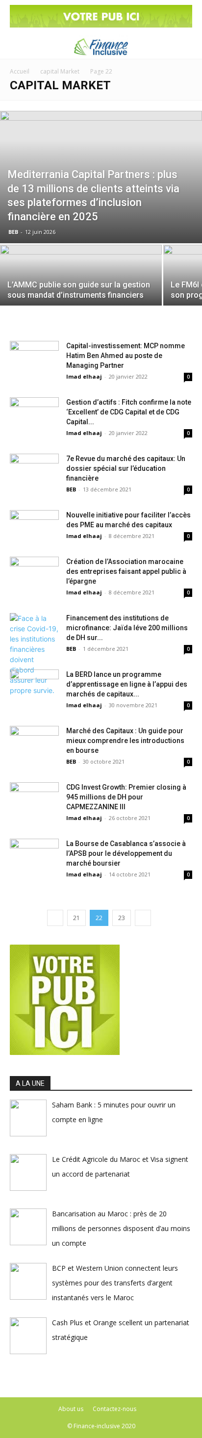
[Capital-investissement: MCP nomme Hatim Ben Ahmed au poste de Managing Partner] (34, 358)
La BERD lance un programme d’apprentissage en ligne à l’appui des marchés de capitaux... (126, 684)
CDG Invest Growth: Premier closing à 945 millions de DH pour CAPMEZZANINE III (126, 797)
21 (76, 918)
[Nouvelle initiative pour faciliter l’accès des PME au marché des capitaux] (34, 527)
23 (121, 918)
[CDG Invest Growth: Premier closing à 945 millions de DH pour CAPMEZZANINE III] (34, 799)
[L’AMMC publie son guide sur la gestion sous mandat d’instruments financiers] (81, 285)
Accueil (19, 71)
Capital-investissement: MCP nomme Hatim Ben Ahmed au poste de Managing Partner (125, 355)
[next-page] (143, 918)
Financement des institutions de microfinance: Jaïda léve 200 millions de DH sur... (127, 628)
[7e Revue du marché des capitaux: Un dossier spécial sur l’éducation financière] (34, 471)
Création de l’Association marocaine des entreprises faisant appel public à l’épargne (126, 571)
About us (70, 1409)
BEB (13, 231)
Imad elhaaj (84, 376)
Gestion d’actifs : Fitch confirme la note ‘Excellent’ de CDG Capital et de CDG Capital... (128, 412)
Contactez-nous (114, 1409)
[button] (15, 45)
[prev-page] (55, 918)
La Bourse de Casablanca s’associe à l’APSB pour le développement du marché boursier (126, 853)
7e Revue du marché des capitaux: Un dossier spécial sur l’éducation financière (125, 468)
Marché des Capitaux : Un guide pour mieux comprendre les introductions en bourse (125, 740)
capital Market (59, 71)
